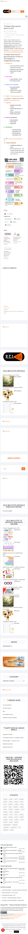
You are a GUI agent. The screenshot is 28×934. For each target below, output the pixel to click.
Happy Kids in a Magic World (14, 729)
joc (19, 827)
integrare (12, 35)
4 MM (5, 817)
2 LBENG (15, 806)
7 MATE (5, 822)
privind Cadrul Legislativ (11, 33)
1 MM (22, 804)
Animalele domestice (8, 744)
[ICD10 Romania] (13, 657)
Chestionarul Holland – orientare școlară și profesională (14, 890)
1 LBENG (10, 804)
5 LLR (16, 817)
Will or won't (5, 874)
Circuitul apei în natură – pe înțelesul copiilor (13, 737)
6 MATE (16, 819)
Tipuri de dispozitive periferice (10, 861)
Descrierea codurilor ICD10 (16, 96)
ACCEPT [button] (16, 931)
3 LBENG (17, 809)
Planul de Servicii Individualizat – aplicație (17, 239)
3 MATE (5, 812)
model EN (6, 829)
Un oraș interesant (7, 705)
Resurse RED (13, 121)
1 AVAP (16, 801)
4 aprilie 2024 (8, 23)
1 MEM (16, 804)
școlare (12, 106)
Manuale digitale (14, 120)
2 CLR (5, 806)
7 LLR (22, 819)
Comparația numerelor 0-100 (8, 895)
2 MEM (21, 806)
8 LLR (11, 822)
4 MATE (21, 814)
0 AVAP (5, 799)
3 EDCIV (10, 809)
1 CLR (21, 801)
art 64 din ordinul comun (14, 100)
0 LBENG (21, 799)
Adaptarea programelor (15, 105)
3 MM (11, 812)
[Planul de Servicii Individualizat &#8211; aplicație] (17, 234)
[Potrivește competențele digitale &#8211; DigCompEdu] (8, 234)
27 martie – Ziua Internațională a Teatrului (11, 897)
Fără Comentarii (20, 35)
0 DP (16, 799)
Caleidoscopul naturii (8, 747)
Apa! (4, 711)
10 (5, 35)
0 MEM (5, 801)
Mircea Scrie (14, 700)
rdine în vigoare (16, 80)
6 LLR (11, 819)
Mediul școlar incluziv (15, 113)
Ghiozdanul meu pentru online (10, 847)
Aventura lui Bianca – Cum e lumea (10, 892)
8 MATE (16, 822)
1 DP (5, 804)
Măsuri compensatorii (15, 112)
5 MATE (21, 817)
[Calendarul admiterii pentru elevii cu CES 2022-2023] (8, 248)
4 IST (11, 814)
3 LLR (22, 809)
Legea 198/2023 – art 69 (16, 79)
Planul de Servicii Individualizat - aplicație (12, 850)
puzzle (11, 829)
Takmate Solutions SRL (19, 914)
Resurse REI (13, 123)
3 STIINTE (17, 812)
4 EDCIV (5, 814)
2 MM (5, 809)
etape (8, 35)
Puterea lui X (6, 871)
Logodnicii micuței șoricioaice (10, 717)
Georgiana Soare (12, 31)
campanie (15, 824)
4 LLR (16, 814)
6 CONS (5, 819)
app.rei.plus (12, 918)
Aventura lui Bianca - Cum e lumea (11, 882)
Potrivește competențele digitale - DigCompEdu (14, 858)
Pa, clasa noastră (7, 708)
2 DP (10, 806)
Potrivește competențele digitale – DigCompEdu (13, 900)
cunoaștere (6, 827)
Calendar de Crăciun (7, 734)
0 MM (10, 801)
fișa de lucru (13, 827)
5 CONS (10, 817)
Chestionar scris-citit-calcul (16, 69)
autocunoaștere (7, 824)
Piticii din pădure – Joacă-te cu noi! (11, 740)
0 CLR (11, 799)
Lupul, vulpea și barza (8, 714)
